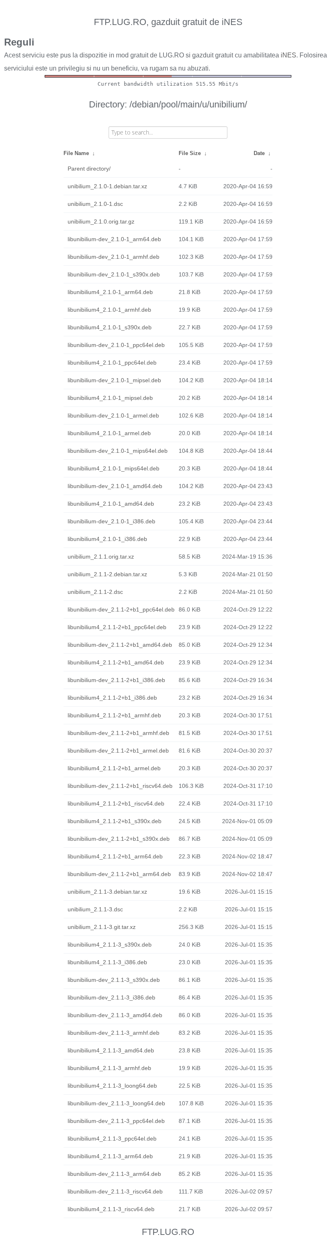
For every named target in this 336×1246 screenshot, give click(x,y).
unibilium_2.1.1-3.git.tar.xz (102, 927)
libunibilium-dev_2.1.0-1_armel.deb (113, 415)
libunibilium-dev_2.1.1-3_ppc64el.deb (116, 1121)
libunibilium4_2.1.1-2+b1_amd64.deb (116, 662)
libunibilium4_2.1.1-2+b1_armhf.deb (114, 715)
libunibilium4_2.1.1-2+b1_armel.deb (114, 768)
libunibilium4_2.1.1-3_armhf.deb (109, 1068)
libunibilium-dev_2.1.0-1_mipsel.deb (114, 380)
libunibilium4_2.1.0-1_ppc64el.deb (112, 362)
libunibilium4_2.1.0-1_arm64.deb (110, 292)
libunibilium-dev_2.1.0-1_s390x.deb (114, 274)
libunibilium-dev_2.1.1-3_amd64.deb (115, 1015)
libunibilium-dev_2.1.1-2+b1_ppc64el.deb (121, 609)
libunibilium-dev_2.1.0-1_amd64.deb (115, 486)
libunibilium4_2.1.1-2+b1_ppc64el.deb (117, 627)
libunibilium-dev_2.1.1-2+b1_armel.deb (118, 750)
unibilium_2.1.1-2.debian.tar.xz (107, 574)
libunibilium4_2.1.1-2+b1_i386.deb (112, 697)
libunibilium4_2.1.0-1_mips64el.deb (113, 468)
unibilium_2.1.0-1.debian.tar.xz (107, 186)
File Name (76, 153)
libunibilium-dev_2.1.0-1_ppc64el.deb (116, 345)
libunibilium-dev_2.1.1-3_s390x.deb (114, 980)
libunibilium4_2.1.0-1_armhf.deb (109, 309)
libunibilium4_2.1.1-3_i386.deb (107, 962)
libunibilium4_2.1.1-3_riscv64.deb (111, 1209)
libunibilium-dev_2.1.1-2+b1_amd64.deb (120, 644)
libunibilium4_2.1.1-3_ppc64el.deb (112, 1138)
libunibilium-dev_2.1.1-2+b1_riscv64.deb (120, 786)
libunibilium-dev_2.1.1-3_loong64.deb (116, 1103)
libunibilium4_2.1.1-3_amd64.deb (111, 1050)
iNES (288, 55)
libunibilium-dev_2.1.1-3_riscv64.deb (115, 1191)
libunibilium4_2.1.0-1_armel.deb (109, 433)
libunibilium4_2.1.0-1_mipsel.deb (110, 398)
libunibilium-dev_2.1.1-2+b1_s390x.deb (119, 838)
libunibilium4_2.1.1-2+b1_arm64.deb (115, 856)
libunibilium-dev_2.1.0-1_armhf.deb (113, 256)
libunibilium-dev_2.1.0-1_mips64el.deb (118, 450)
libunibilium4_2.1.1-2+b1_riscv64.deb (116, 803)
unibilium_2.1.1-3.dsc (95, 909)
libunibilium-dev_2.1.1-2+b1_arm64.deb (119, 874)
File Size (190, 153)
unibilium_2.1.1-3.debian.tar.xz (107, 891)
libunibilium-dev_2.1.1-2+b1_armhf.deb (118, 733)
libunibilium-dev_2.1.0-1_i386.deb (111, 521)
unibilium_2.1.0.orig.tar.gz (101, 221)
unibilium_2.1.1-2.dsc (95, 592)
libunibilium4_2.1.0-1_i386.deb (107, 539)
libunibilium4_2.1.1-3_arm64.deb (110, 1156)
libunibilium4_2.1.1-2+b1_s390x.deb (114, 821)
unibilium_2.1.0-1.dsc (95, 204)
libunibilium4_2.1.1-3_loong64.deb (112, 1085)
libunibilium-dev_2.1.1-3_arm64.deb (114, 1174)
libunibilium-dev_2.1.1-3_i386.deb (111, 997)
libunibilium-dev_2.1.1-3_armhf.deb (113, 1032)
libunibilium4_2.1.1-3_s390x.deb (110, 944)
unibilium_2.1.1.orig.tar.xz (101, 556)
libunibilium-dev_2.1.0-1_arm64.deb (114, 239)
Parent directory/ (89, 168)
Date (259, 153)
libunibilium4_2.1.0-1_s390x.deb (110, 327)
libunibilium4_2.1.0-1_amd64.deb (111, 503)
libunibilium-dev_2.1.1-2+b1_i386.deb (116, 680)
